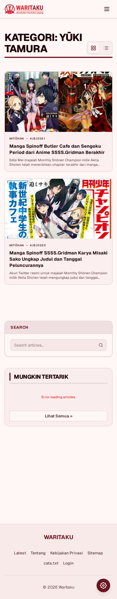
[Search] (100, 345)
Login (68, 563)
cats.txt (51, 563)
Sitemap (95, 553)
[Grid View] (93, 48)
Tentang (38, 553)
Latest (20, 553)
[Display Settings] (103, 585)
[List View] (106, 48)
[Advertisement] (47, 472)
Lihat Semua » (58, 416)
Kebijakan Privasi (66, 553)
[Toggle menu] (106, 9)
